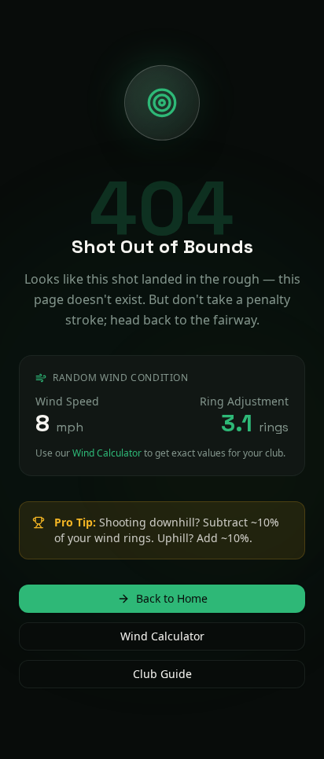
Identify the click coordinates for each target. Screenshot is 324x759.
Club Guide (162, 681)
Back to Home (172, 606)
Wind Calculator (107, 445)
